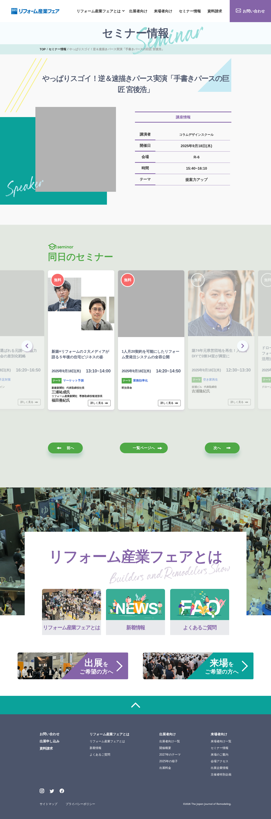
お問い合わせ (254, 11)
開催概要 (165, 747)
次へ (217, 448)
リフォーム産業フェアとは (99, 11)
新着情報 (95, 747)
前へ (70, 448)
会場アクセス (219, 761)
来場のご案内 (219, 754)
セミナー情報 (190, 11)
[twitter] (52, 791)
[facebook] (62, 791)
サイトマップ (48, 804)
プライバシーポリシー (80, 804)
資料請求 (214, 11)
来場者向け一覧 (221, 741)
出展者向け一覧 (169, 741)
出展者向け (138, 11)
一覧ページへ (144, 448)
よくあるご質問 (100, 754)
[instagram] (42, 791)
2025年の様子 (168, 761)
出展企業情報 (219, 767)
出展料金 (165, 767)
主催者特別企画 (221, 774)
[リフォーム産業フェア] (35, 11)
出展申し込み (50, 741)
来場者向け (163, 11)
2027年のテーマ (170, 754)
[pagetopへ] (135, 705)
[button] (243, 346)
